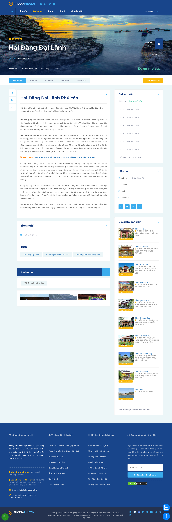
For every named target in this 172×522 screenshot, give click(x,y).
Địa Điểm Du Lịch (57, 462)
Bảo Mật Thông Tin (97, 473)
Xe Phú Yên (54, 479)
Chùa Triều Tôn (142, 300)
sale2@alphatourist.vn (27, 490)
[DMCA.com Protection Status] (138, 483)
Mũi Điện (139, 389)
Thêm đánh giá (153, 54)
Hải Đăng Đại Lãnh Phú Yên (57, 255)
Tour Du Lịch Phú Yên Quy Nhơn (64, 445)
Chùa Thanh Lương (143, 354)
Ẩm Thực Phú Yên (57, 473)
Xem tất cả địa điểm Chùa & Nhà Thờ (134, 410)
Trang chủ (13, 69)
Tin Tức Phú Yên (56, 484)
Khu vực (23, 11)
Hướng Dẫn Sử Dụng (97, 468)
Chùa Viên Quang (142, 282)
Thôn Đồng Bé (23, 59)
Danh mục (39, 10)
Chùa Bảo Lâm (141, 246)
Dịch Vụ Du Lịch (56, 457)
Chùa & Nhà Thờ (29, 69)
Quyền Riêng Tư (95, 462)
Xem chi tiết (125, 239)
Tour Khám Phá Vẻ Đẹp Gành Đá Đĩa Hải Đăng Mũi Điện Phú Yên (64, 157)
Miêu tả (33, 81)
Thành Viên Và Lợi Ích (98, 451)
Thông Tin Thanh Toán (99, 484)
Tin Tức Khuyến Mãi (97, 479)
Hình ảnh (65, 81)
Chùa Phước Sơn (142, 336)
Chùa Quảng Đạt (142, 318)
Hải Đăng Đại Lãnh (31, 255)
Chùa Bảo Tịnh (141, 264)
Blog (50, 11)
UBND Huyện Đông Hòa (34, 283)
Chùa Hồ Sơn (140, 229)
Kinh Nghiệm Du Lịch (58, 468)
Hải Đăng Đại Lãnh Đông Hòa (88, 255)
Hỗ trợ (62, 11)
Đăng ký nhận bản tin (146, 475)
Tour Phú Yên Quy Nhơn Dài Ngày (64, 451)
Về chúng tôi (77, 11)
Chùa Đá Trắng (141, 371)
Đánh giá (82, 81)
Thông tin (17, 81)
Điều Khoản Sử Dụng (98, 445)
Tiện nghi (49, 81)
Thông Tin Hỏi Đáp (97, 457)
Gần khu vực (27, 272)
